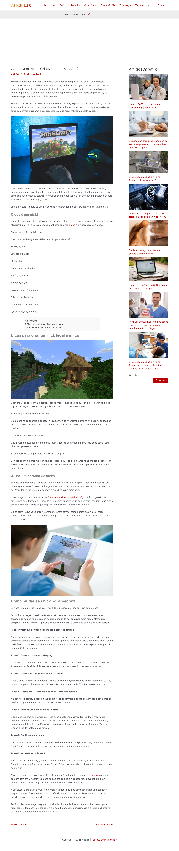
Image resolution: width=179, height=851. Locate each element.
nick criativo (92, 775)
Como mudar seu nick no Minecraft (44, 327)
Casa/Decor (90, 5)
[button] (89, 14)
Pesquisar (134, 375)
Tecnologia (125, 5)
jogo (73, 225)
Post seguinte (104, 824)
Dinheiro (75, 5)
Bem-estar (49, 5)
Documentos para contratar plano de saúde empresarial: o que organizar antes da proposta (148, 144)
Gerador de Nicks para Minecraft (65, 497)
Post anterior (19, 824)
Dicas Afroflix (108, 5)
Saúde (63, 5)
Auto (150, 5)
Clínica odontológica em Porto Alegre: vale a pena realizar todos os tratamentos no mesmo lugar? (148, 365)
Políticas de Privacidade (104, 839)
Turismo (139, 5)
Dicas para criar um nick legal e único (45, 324)
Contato (162, 5)
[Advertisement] (89, 38)
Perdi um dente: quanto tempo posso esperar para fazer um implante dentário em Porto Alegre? (148, 325)
